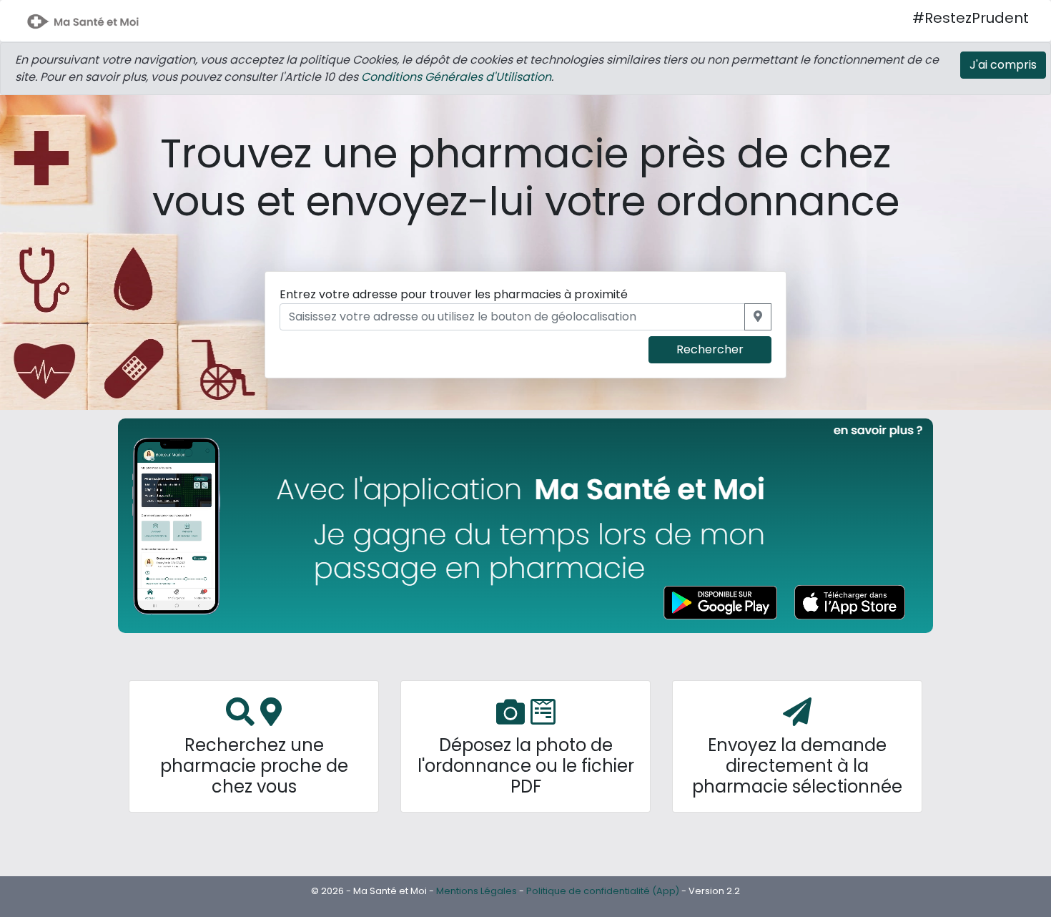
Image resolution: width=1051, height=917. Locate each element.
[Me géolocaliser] (757, 316)
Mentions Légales (476, 891)
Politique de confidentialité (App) (602, 891)
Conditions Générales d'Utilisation (456, 77)
